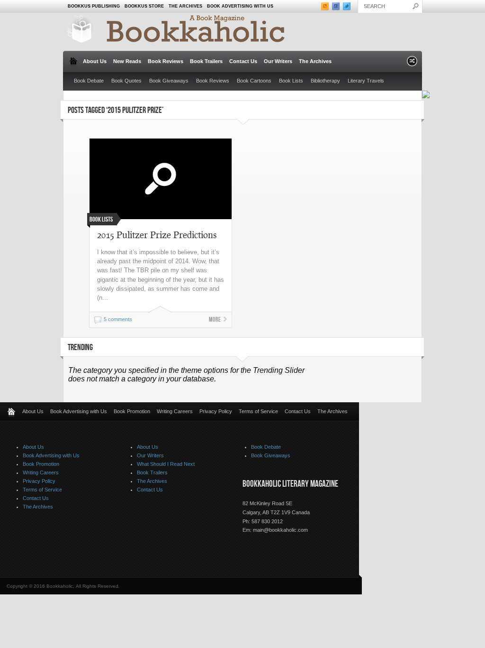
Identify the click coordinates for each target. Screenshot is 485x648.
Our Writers (278, 61)
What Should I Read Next (166, 464)
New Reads (127, 61)
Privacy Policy (215, 411)
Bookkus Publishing (94, 6)
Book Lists (291, 80)
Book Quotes (126, 80)
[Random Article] (412, 64)
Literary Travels (366, 80)
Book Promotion (132, 411)
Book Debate (89, 80)
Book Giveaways (169, 80)
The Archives (185, 6)
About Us (95, 61)
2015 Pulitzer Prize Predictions (156, 234)
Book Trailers (206, 61)
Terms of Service (258, 411)
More (215, 319)
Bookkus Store (144, 6)
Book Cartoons (254, 80)
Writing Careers (175, 411)
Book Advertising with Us (240, 6)
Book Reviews (165, 61)
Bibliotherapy (325, 80)
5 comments (118, 319)
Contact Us (243, 61)
